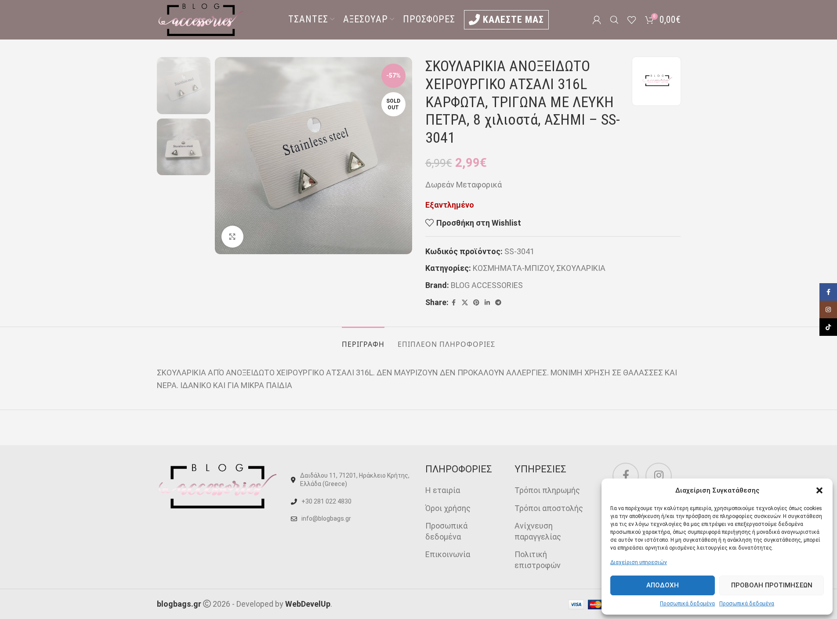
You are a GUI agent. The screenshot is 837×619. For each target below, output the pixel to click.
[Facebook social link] (454, 303)
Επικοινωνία (447, 554)
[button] (819, 490)
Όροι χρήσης (448, 508)
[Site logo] (201, 19)
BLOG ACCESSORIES (487, 285)
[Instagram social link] (658, 476)
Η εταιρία (442, 490)
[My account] (596, 20)
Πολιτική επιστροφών (538, 560)
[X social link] (465, 303)
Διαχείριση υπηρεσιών (638, 562)
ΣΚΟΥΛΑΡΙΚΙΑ (580, 268)
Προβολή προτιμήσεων (771, 585)
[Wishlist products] (632, 20)
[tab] (363, 340)
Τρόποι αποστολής (549, 508)
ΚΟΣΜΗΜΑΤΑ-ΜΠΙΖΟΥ (513, 268)
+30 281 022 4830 (326, 501)
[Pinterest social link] (476, 303)
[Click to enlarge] (232, 237)
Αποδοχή (662, 585)
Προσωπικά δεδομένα (687, 604)
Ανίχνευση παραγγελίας (538, 531)
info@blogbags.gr (326, 518)
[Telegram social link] (498, 303)
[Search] (614, 20)
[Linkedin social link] (487, 303)
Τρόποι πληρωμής (547, 490)
